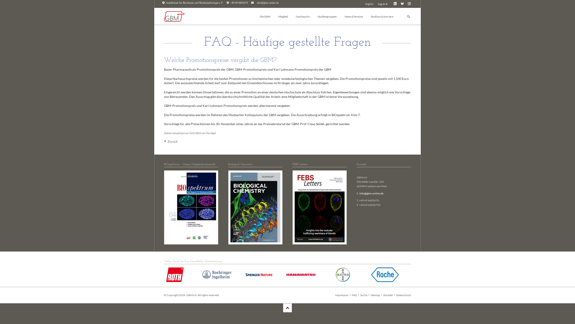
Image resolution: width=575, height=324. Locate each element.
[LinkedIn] (395, 3)
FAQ (354, 295)
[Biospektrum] (191, 207)
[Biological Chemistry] (255, 207)
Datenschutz (403, 295)
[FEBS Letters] (320, 207)
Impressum (341, 295)
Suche (363, 295)
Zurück (173, 141)
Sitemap (375, 295)
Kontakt (388, 295)
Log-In (381, 3)
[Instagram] (409, 3)
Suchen (408, 16)
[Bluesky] (402, 3)
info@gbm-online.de (268, 3)
